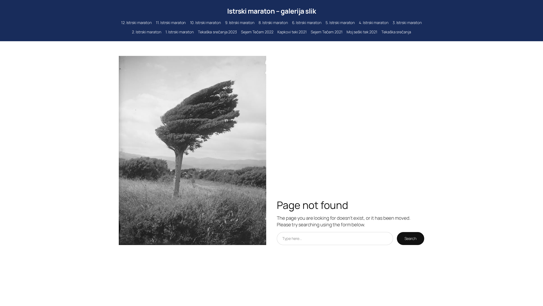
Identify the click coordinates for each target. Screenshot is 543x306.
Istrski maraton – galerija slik (271, 11)
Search (410, 238)
